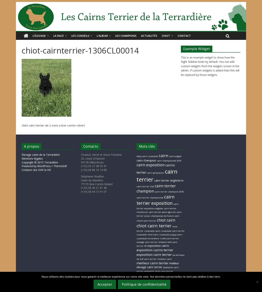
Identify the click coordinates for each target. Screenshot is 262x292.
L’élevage (39, 36)
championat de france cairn (165, 216)
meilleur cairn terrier (152, 263)
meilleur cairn (164, 259)
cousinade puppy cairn (170, 234)
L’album (102, 36)
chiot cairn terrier (154, 226)
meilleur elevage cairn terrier (158, 265)
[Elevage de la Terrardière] (26, 36)
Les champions (125, 36)
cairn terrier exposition (156, 200)
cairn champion (146, 160)
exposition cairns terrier (155, 250)
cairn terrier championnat (150, 197)
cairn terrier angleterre (169, 180)
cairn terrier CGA (145, 186)
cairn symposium (155, 173)
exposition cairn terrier (154, 254)
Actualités (149, 36)
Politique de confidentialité (144, 284)
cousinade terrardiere (148, 238)
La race (58, 36)
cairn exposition (151, 164)
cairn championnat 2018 (169, 160)
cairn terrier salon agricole (162, 212)
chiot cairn (166, 220)
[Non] (257, 282)
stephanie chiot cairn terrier (158, 271)
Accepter (104, 284)
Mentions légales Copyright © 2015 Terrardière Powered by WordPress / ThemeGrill (44, 162)
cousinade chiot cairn (147, 234)
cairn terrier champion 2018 (169, 191)
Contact (184, 36)
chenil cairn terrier (146, 220)
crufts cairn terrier (169, 238)
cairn (163, 155)
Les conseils (80, 36)
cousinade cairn (152, 231)
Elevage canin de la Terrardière (41, 154)
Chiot (166, 36)
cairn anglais (175, 156)
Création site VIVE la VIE (36, 170)
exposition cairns (158, 246)
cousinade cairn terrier (173, 231)
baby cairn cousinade (147, 156)
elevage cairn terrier (147, 242)
